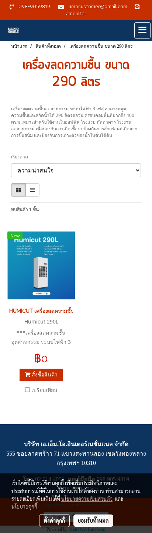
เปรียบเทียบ (44, 389)
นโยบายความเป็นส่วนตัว (87, 498)
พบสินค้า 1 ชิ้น (25, 209)
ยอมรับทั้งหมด (93, 520)
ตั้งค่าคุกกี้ (54, 520)
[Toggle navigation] (142, 30)
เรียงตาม (21, 157)
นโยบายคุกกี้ (24, 506)
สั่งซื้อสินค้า (44, 374)
